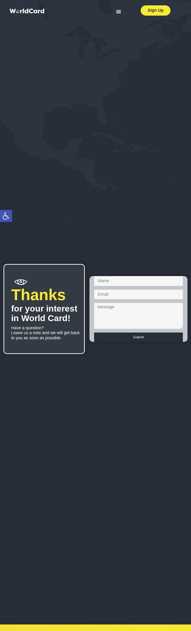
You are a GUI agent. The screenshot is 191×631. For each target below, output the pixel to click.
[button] (6, 216)
